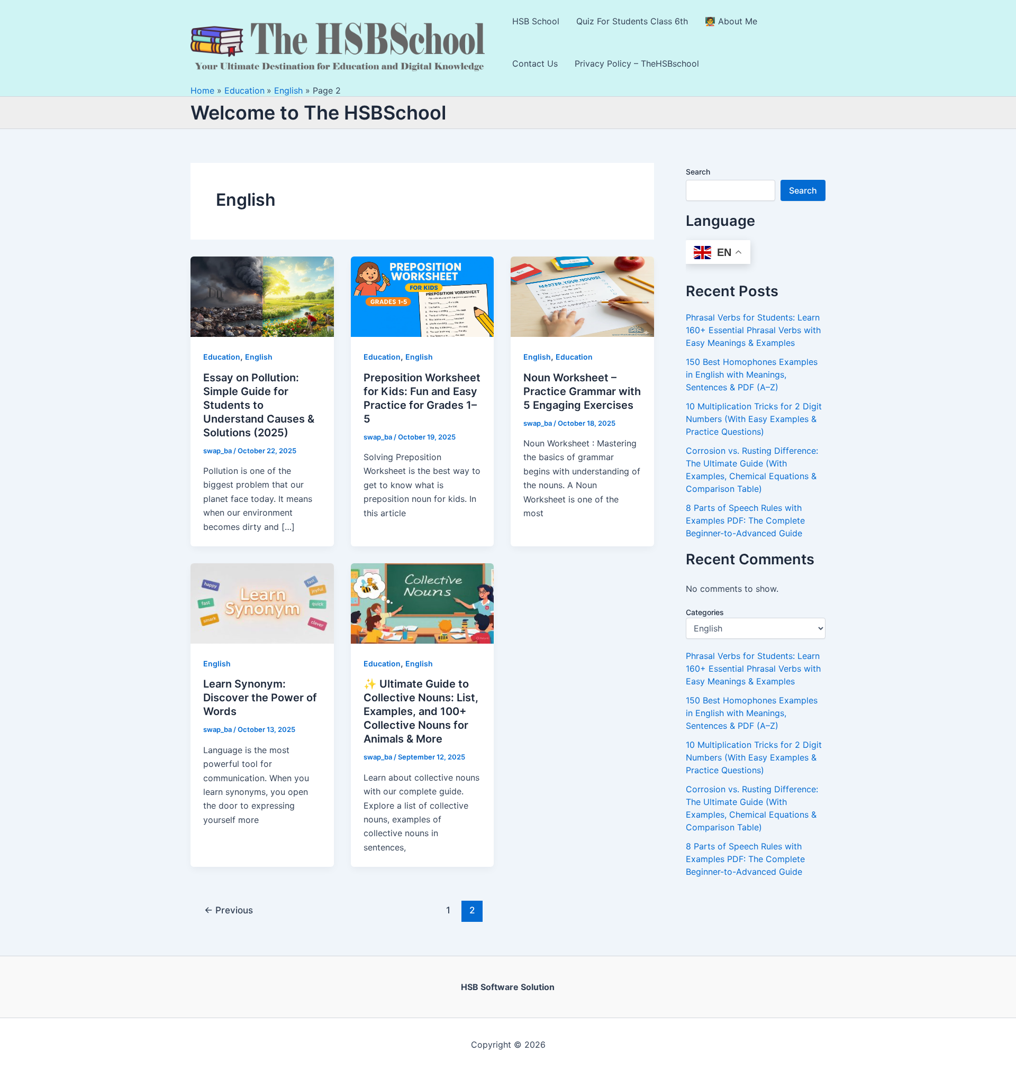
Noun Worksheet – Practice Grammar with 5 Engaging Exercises (582, 391)
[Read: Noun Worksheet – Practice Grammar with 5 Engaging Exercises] (582, 296)
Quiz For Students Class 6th (632, 21)
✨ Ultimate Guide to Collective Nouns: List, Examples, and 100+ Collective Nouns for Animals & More (421, 711)
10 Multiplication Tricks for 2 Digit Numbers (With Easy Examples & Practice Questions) (754, 419)
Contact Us (535, 63)
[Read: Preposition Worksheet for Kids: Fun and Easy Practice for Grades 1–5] (422, 296)
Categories (705, 612)
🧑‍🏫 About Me (731, 21)
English (259, 356)
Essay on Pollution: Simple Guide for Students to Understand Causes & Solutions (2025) (258, 405)
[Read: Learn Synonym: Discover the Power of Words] (262, 602)
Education (221, 356)
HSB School (535, 21)
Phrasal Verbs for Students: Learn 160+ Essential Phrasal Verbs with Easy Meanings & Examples (753, 330)
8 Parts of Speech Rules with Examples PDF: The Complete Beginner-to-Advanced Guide (745, 520)
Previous (228, 910)
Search (698, 171)
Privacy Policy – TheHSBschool (637, 63)
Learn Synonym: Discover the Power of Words (260, 698)
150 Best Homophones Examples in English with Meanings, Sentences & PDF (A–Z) (752, 374)
